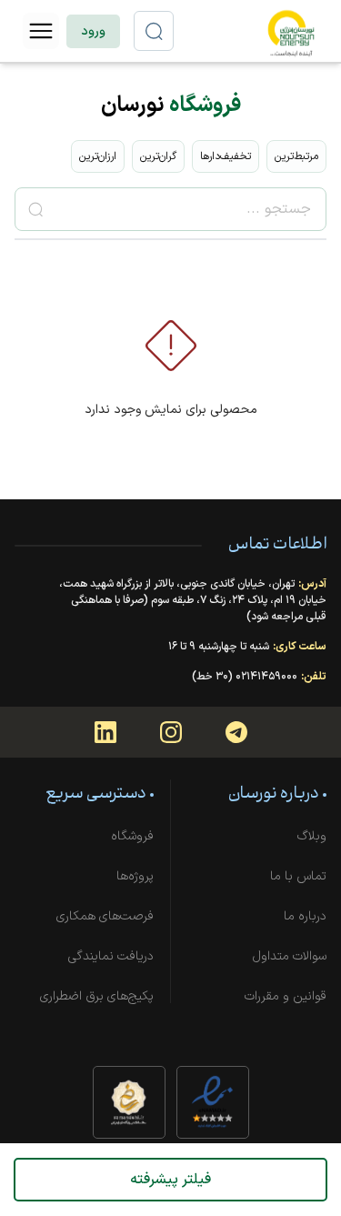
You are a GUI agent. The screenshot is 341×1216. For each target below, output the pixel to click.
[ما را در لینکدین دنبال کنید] (105, 732)
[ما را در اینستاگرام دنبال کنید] (171, 732)
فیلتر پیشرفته (170, 1180)
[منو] (41, 31)
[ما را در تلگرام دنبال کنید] (236, 732)
